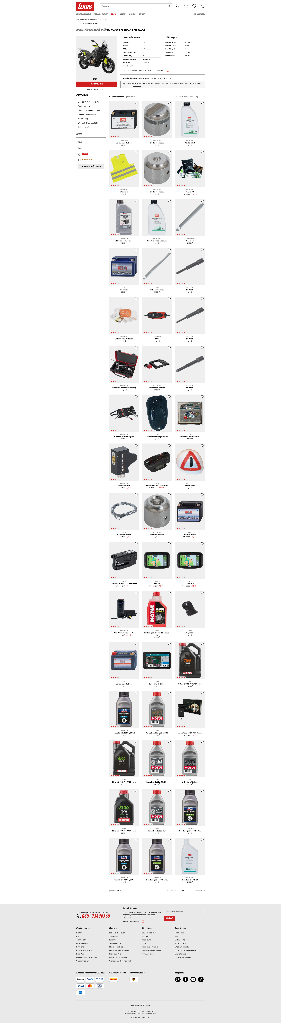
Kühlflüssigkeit (190, 143)
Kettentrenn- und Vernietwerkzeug (124, 388)
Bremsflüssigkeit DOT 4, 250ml (124, 880)
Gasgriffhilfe (190, 633)
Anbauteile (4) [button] (83, 127)
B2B (77, 936)
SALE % (85, 154)
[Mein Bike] (186, 6)
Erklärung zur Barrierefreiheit (186, 950)
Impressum (179, 933)
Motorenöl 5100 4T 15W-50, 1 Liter (124, 831)
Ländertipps (113, 940)
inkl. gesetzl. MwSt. (139, 1011)
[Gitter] (167, 96)
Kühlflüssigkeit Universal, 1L (123, 241)
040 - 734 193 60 (96, 916)
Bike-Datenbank (82, 943)
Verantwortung (148, 954)
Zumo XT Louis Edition (157, 684)
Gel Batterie (124, 290)
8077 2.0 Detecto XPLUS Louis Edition (124, 584)
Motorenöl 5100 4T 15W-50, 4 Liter (124, 782)
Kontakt (79, 933)
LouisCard (80, 954)
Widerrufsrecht (180, 943)
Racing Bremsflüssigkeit (190, 782)
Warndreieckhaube (190, 486)
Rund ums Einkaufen (150, 947)
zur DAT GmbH (167, 78)
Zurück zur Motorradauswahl (89, 23)
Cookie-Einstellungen (183, 957)
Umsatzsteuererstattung (151, 950)
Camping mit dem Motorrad (120, 961)
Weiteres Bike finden (95, 90)
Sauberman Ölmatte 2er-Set (189, 437)
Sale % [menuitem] (113, 14)
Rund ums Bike (115, 954)
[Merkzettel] (194, 6)
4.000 (157, 339)
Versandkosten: (129, 1013)
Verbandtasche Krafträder (124, 339)
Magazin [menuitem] (132, 14)
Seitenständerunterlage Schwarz (157, 437)
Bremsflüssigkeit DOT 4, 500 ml (124, 733)
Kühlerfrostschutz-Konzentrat (157, 241)
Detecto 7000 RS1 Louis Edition (157, 486)
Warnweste (124, 192)
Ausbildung (146, 940)
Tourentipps (113, 936)
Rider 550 (157, 584)
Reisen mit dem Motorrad (119, 950)
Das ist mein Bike (97, 84)
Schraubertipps (115, 943)
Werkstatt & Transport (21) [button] (88, 123)
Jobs (144, 943)
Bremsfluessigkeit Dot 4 (190, 880)
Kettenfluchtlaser (124, 486)
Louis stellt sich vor (149, 933)
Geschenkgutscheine (84, 950)
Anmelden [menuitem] (201, 14)
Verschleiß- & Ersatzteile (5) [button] (88, 102)
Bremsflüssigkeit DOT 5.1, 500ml (190, 831)
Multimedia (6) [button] (83, 119)
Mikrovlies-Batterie (190, 535)
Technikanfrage (82, 940)
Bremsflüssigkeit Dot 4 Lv (157, 831)
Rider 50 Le (190, 584)
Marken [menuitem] (122, 14)
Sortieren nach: (182, 97)
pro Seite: (130, 97)
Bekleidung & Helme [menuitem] (83, 14)
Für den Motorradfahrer (118, 957)
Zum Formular (137, 86)
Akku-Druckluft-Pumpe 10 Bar (124, 633)
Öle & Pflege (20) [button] (84, 106)
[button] (169, 6)
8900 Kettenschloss (124, 535)
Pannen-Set (190, 192)
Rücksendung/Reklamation (86, 957)
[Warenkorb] (202, 6)
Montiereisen (190, 241)
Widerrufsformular (182, 947)
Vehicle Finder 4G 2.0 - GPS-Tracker (190, 733)
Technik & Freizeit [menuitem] (100, 14)
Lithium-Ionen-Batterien (124, 143)
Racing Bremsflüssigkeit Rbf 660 (157, 733)
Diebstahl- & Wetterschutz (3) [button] (89, 110)
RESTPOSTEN (87, 159)
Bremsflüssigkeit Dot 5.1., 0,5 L (156, 782)
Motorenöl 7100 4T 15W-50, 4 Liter (190, 684)
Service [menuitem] (141, 14)
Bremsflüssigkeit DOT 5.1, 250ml (157, 880)
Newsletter (80, 947)
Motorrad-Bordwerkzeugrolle (124, 437)
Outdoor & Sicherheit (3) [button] (87, 115)
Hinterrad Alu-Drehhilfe (157, 388)
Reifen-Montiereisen (157, 290)
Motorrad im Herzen (117, 947)
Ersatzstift (189, 290)
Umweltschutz (180, 954)
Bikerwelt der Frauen (117, 933)
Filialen (145, 936)
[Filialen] (177, 6)
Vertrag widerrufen (83, 961)
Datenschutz (180, 940)
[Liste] (171, 96)
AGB (176, 936)
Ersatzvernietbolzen (157, 143)
